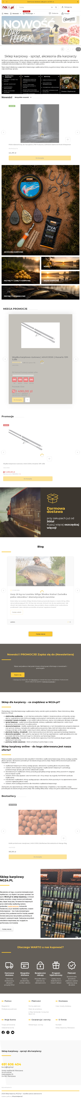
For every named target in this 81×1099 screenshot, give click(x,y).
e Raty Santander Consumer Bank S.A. (39, 1013)
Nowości (16, 13)
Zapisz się (17, 675)
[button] (77, 1)
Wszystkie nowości (22, 97)
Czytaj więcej (40, 634)
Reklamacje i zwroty (36, 1025)
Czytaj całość (16, 612)
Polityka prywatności (9, 1009)
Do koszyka (40, 158)
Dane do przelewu (35, 1009)
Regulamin (34, 679)
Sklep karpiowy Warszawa (65, 1028)
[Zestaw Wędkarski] (69, 84)
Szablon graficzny (12, 1096)
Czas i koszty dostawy (63, 1006)
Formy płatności (34, 1006)
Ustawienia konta (8, 1028)
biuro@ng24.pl (8, 1067)
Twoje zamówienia (8, 1025)
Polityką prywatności (48, 681)
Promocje (29, 13)
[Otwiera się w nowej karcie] (3, 1032)
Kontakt (58, 1025)
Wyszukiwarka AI (6, 1087)
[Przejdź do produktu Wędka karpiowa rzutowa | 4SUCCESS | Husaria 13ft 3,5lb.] (28, 442)
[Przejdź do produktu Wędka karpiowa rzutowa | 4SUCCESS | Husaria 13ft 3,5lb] (40, 335)
